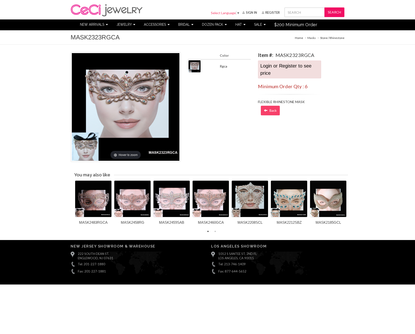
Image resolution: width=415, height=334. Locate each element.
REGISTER (272, 12)
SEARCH (334, 12)
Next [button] (351, 205)
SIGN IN (251, 12)
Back (273, 110)
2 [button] (215, 231)
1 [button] (208, 231)
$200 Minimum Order (295, 24)
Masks (311, 38)
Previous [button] (71, 205)
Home (299, 38)
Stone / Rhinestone (332, 38)
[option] (93, 204)
